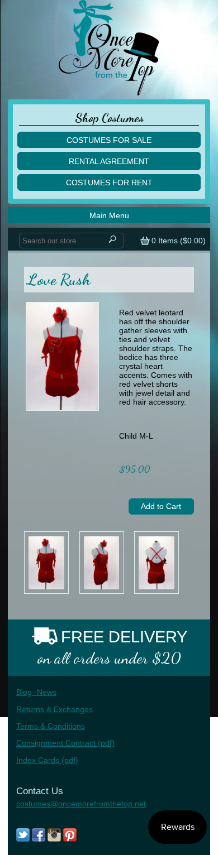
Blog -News (36, 692)
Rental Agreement (109, 161)
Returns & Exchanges (54, 709)
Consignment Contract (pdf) (65, 742)
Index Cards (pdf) (47, 760)
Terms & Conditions (50, 726)
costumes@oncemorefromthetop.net (81, 803)
